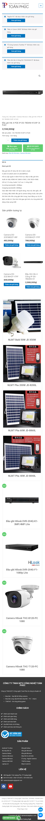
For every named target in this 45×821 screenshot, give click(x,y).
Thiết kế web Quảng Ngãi (22, 819)
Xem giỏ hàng (16, 20)
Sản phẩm (13, 117)
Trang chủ (5, 117)
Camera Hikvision (22, 117)
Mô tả (4, 162)
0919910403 (9, 818)
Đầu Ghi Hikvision (14, 153)
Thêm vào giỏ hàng (20, 140)
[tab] (22, 162)
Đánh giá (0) (6, 166)
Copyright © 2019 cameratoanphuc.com (22, 815)
